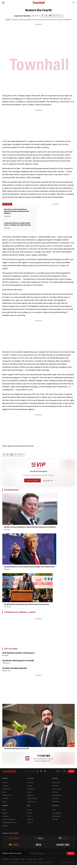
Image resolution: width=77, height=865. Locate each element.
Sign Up (70, 853)
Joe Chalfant (7, 529)
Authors (4, 801)
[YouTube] (44, 771)
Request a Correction (32, 859)
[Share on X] (42, 15)
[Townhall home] (8, 771)
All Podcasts (5, 826)
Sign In (58, 771)
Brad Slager (55, 792)
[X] (33, 771)
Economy (29, 792)
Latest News (5, 786)
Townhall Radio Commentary (9, 822)
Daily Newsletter (56, 816)
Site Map (40, 859)
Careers (29, 816)
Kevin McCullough (56, 789)
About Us (29, 810)
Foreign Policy (30, 795)
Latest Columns (6, 789)
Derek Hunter (55, 786)
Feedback (22, 859)
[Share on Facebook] (50, 15)
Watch (3, 792)
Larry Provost (7, 607)
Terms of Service (6, 859)
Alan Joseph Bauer (57, 795)
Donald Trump (30, 789)
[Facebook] (41, 771)
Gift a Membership (56, 813)
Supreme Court (31, 801)
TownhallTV (5, 798)
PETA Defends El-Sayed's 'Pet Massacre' (18, 653)
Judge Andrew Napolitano (22, 16)
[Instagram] (37, 771)
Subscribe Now (48, 480)
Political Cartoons (6, 795)
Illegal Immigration (32, 798)
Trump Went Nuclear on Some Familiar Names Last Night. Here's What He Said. (29, 567)
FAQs (64, 771)
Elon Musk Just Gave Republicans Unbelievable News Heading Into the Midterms (30, 527)
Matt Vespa (6, 569)
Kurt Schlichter (56, 782)
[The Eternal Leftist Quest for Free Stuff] (38, 725)
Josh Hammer (55, 798)
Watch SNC (55, 819)
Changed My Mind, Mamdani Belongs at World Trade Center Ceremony (26, 604)
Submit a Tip (30, 819)
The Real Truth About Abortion (14, 668)
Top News (4, 782)
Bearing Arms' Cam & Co (8, 819)
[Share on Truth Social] (46, 15)
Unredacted (5, 816)
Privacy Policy (15, 859)
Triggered (4, 813)
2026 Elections (30, 782)
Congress (29, 786)
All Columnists (55, 801)
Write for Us (30, 822)
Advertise (29, 813)
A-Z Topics (30, 778)
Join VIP (71, 771)
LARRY (3, 810)
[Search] (73, 3)
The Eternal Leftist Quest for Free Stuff (18, 660)
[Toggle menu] (3, 2)
